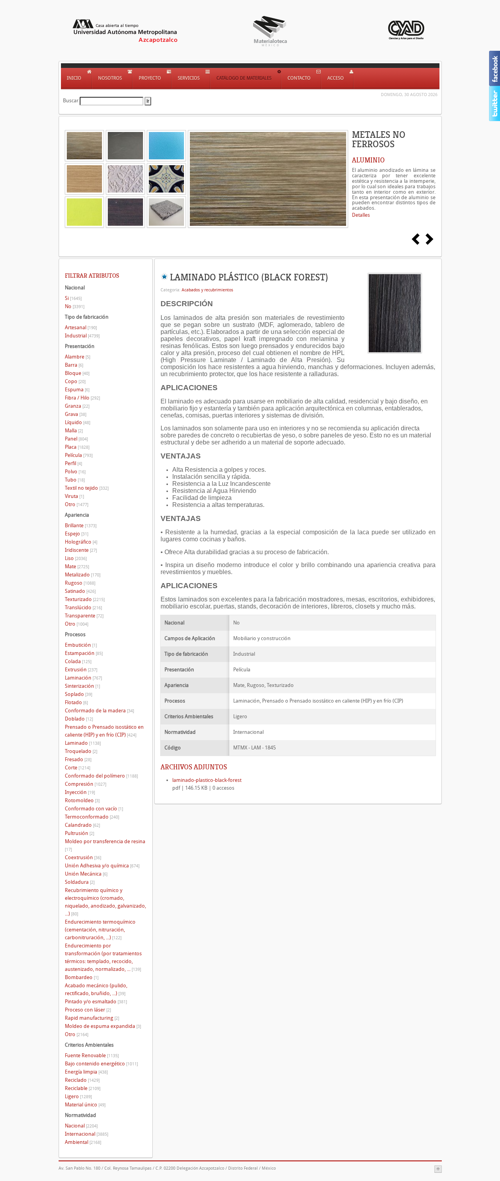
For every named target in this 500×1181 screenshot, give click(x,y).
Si (73, 298)
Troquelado (81, 751)
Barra (74, 365)
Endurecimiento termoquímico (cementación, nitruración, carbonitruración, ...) (100, 929)
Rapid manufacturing (92, 1018)
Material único (85, 1105)
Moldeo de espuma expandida (103, 1026)
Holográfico (81, 542)
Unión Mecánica (86, 874)
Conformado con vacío (94, 809)
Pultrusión (79, 833)
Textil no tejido (87, 488)
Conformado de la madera (99, 711)
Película (79, 455)
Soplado (78, 694)
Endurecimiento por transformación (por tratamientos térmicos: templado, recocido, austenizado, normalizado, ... (103, 957)
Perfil (73, 463)
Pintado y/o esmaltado (96, 1001)
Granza (77, 406)
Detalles (361, 215)
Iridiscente (81, 550)
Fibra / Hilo (82, 398)
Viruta (74, 496)
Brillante (80, 525)
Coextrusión (83, 857)
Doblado (79, 719)
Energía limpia (86, 1072)
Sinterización (82, 686)
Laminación (83, 678)
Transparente (84, 616)
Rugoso (80, 583)
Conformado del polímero (101, 776)
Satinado (80, 591)
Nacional (81, 1126)
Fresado (78, 759)
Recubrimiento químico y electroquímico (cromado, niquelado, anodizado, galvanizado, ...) (105, 902)
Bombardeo (81, 977)
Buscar (71, 100)
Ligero (78, 1096)
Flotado (76, 702)
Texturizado (85, 599)
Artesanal (81, 327)
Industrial (82, 336)
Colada (78, 661)
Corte (77, 768)
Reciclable (82, 1088)
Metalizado (82, 575)
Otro (76, 504)
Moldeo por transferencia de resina (105, 845)
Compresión (85, 784)
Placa (77, 447)
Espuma (77, 389)
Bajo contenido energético (101, 1064)
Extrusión (81, 670)
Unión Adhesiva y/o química (102, 866)
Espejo (76, 534)
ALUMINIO (368, 160)
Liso (76, 558)
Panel (76, 439)
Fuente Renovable (92, 1055)
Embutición (81, 645)
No (74, 306)
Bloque (77, 373)
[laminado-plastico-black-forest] (394, 313)
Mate (77, 566)
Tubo (75, 480)
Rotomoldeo (82, 800)
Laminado (83, 743)
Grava (75, 414)
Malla (74, 431)
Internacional (86, 1134)
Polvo (75, 472)
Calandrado (82, 825)
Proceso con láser (88, 1010)
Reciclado (82, 1080)
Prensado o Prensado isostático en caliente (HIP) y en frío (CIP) (104, 731)
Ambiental (83, 1142)
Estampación (84, 653)
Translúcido (83, 607)
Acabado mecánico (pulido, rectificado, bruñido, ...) (96, 989)
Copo (75, 381)
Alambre (77, 357)
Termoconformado (92, 817)
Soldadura (80, 882)
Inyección (80, 792)
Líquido (77, 422)
